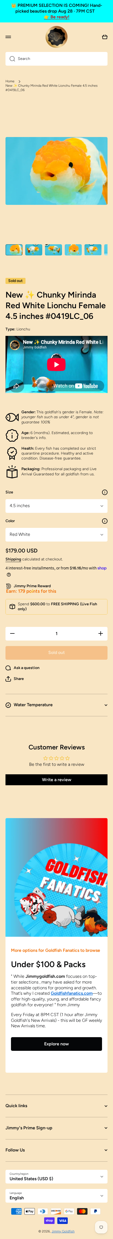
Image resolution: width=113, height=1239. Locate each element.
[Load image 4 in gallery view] (73, 249)
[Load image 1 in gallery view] (13, 249)
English (17, 1197)
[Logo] (56, 37)
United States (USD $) (31, 1178)
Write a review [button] (56, 779)
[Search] (10, 59)
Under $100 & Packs (48, 964)
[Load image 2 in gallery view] (33, 249)
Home (10, 81)
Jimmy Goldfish (63, 1231)
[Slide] (105, 492)
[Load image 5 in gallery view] (92, 249)
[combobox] (56, 59)
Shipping (13, 559)
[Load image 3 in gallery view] (53, 249)
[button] (14, 679)
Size (9, 492)
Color (10, 521)
